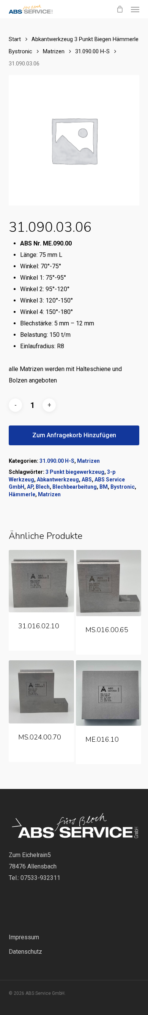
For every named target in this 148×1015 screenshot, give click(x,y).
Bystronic (122, 487)
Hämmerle (22, 494)
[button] (135, 9)
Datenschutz (25, 951)
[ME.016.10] (108, 693)
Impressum (24, 937)
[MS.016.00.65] (108, 583)
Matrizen (54, 51)
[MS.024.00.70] (41, 691)
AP (30, 487)
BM (103, 487)
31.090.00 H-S (92, 51)
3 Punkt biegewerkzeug (75, 472)
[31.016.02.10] (41, 581)
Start (15, 39)
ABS (87, 479)
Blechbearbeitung (74, 487)
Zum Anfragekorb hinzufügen (74, 435)
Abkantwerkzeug (58, 479)
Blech (43, 487)
